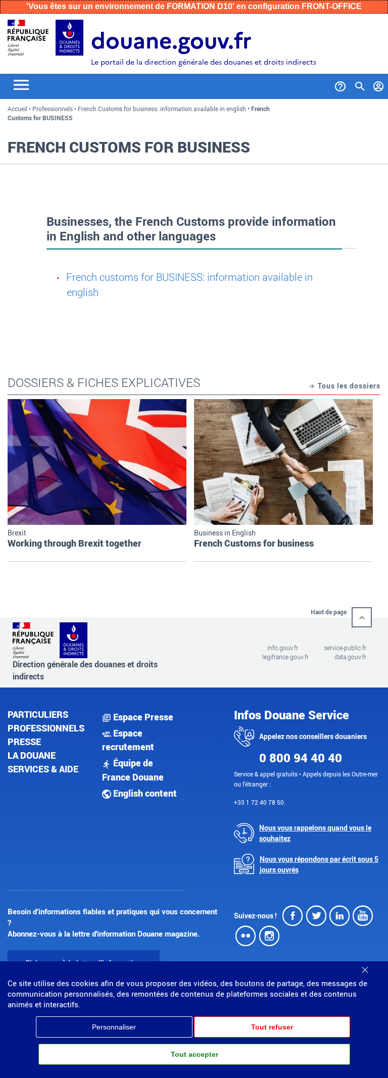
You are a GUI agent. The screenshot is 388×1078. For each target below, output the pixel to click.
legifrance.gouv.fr (285, 657)
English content (144, 793)
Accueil (17, 109)
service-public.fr (345, 648)
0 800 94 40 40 (300, 758)
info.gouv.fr (282, 648)
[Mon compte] (378, 84)
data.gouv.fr (350, 657)
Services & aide (43, 769)
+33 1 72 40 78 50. (259, 802)
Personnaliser (114, 1027)
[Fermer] (365, 966)
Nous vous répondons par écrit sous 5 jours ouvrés (319, 864)
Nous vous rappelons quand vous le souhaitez (315, 833)
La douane (32, 755)
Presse (24, 742)
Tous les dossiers (348, 385)
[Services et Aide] (340, 84)
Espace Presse (142, 717)
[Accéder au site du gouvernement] (28, 36)
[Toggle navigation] (21, 84)
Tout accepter (194, 1054)
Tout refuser (272, 1027)
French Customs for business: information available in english (162, 109)
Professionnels (52, 109)
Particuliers (38, 714)
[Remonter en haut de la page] (362, 617)
